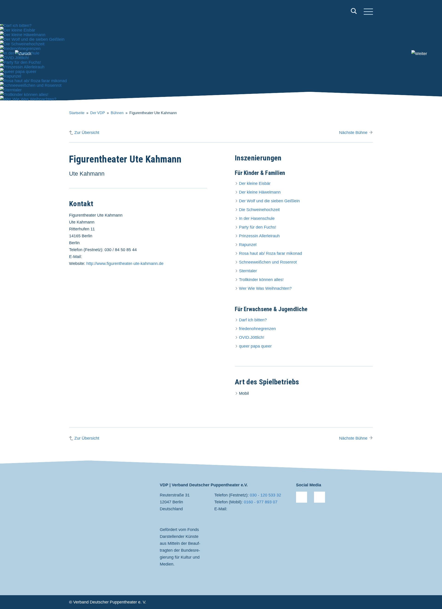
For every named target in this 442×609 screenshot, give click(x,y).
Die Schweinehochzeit (259, 209)
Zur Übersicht (86, 132)
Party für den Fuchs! (257, 227)
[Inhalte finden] (354, 12)
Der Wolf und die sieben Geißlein (269, 201)
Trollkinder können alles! (261, 279)
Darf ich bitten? (253, 320)
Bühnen (117, 113)
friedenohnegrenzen (257, 328)
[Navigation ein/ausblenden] (368, 12)
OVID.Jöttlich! (251, 337)
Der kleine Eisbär (254, 183)
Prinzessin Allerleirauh (259, 236)
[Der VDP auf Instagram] (319, 497)
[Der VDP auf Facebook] (301, 497)
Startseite (76, 113)
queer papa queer (255, 346)
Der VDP (97, 113)
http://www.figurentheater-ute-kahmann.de (124, 263)
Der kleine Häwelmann (260, 192)
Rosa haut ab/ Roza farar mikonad (270, 253)
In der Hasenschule (257, 218)
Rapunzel (247, 244)
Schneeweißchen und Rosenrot (268, 262)
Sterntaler (248, 271)
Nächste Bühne (353, 132)
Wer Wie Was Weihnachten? (265, 288)
